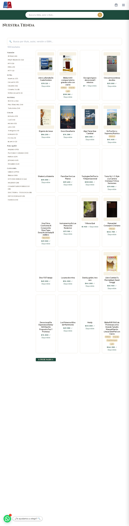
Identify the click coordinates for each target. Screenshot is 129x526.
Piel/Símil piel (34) (15, 105)
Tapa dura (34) (14, 108)
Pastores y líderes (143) (18, 153)
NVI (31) (11, 63)
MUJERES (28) (13, 183)
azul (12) (11, 127)
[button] (7, 518)
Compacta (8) (14, 89)
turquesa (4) (13, 131)
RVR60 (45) (12, 56)
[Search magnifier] (100, 15)
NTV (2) (11, 71)
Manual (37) (13, 78)
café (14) (11, 120)
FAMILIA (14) (13, 200)
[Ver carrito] (116, 5)
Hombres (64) (13, 164)
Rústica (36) (13, 101)
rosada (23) (13, 116)
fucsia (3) (12, 138)
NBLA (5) (11, 67)
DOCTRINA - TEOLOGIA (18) (20, 192)
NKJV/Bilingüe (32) (16, 60)
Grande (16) (13, 86)
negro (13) (12, 123)
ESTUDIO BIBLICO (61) (17, 179)
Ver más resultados (46, 359)
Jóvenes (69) (13, 160)
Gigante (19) (13, 82)
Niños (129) (13, 157)
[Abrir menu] (123, 5)
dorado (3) (13, 134)
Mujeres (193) (13, 149)
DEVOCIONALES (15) (16, 196)
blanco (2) (12, 141)
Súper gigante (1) (15, 93)
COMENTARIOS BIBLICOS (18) (19, 187)
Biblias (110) (13, 175)
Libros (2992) (13, 172)
